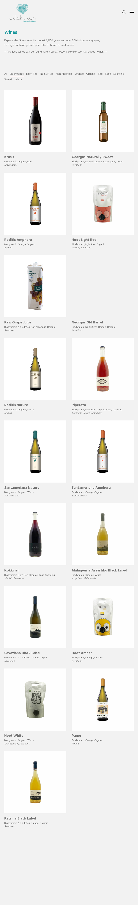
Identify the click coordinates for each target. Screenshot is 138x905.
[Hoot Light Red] (103, 204)
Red (100, 74)
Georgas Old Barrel (87, 323)
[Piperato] (103, 369)
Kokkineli (11, 571)
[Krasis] (35, 121)
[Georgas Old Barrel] (103, 286)
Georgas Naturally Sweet (92, 157)
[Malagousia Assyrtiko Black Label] (103, 534)
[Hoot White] (35, 699)
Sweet (8, 80)
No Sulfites (46, 74)
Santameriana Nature (21, 488)
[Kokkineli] (35, 534)
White (18, 80)
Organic (91, 74)
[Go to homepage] (22, 12)
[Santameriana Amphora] (103, 451)
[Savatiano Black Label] (35, 617)
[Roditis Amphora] (35, 204)
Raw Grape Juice (17, 323)
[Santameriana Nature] (35, 451)
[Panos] (103, 699)
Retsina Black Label (20, 819)
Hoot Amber (82, 654)
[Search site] (124, 13)
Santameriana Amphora (91, 488)
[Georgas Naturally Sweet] (103, 121)
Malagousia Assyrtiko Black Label (99, 571)
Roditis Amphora (18, 240)
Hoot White (13, 736)
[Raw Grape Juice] (35, 286)
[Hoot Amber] (103, 617)
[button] (132, 12)
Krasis (9, 157)
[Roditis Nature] (35, 369)
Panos (77, 736)
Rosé (108, 74)
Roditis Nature (16, 406)
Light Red (32, 74)
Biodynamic (17, 74)
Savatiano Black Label (22, 654)
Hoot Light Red (84, 240)
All (5, 74)
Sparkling (118, 74)
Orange (79, 74)
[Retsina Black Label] (35, 782)
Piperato (79, 406)
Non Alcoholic (64, 74)
